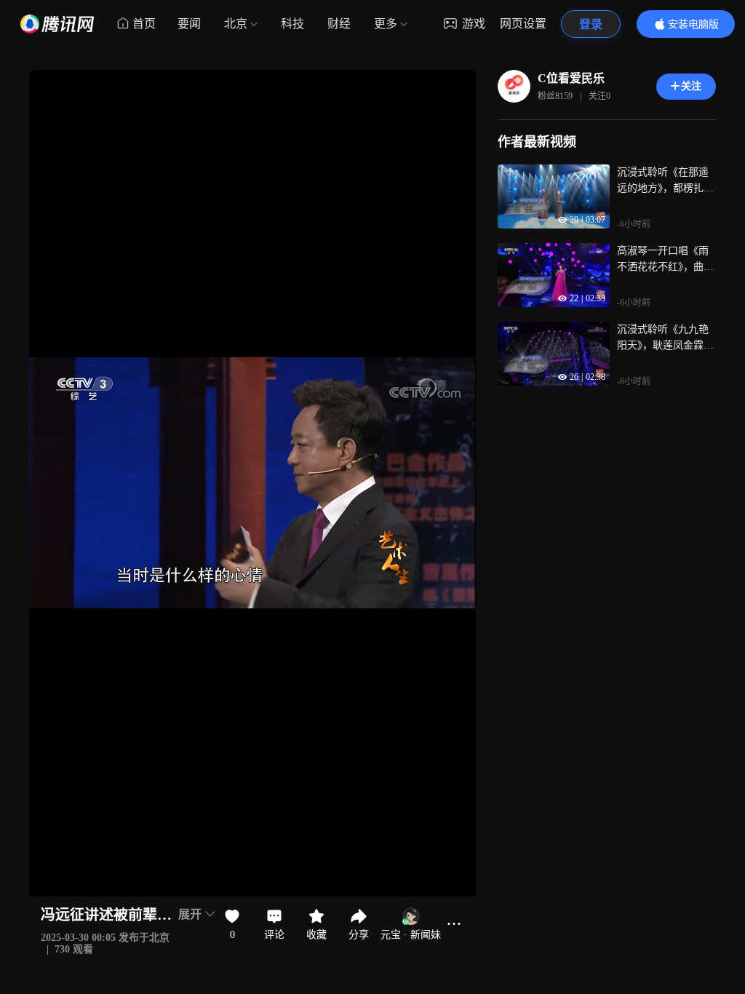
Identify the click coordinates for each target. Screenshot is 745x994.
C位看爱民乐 (571, 78)
